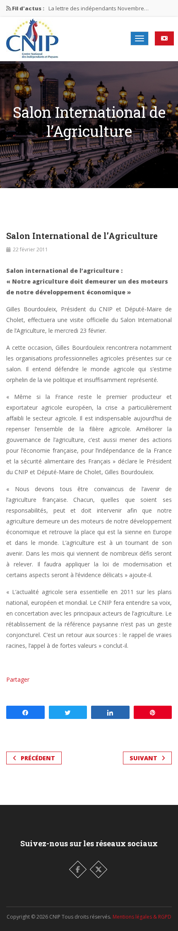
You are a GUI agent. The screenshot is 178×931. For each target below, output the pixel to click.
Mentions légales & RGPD (142, 916)
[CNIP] (32, 38)
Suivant (143, 758)
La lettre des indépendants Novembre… (98, 8)
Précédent (38, 758)
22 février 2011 (30, 249)
